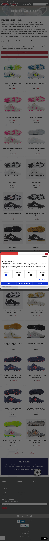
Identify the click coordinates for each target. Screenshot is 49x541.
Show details (42, 279)
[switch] (18, 275)
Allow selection (24, 283)
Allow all (40, 283)
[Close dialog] (46, 254)
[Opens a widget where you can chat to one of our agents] (44, 538)
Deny (8, 283)
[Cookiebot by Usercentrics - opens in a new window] (42, 257)
